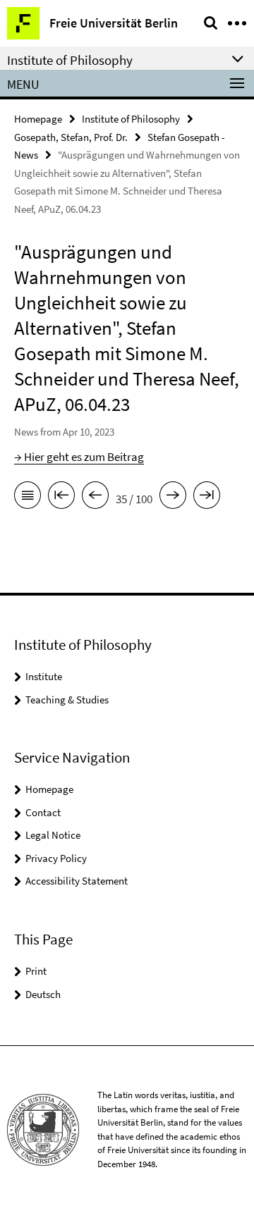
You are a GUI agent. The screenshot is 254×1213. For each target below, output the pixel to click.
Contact (43, 812)
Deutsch (43, 994)
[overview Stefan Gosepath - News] (27, 497)
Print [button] (36, 971)
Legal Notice (52, 835)
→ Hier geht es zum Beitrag (79, 456)
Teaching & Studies (67, 699)
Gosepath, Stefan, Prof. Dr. (71, 137)
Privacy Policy (56, 858)
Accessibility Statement (76, 880)
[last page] (206, 497)
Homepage (38, 118)
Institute (43, 676)
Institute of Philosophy (131, 118)
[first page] (61, 497)
